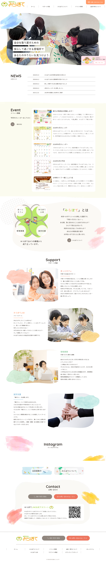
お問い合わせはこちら (96, 2)
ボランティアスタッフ (71, 552)
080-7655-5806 (41, 497)
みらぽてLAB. (34, 552)
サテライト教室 (53, 552)
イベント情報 (79, 6)
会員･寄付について (95, 6)
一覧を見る (17, 124)
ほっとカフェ (90, 549)
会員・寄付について (71, 549)
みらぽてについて (63, 6)
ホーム (33, 6)
